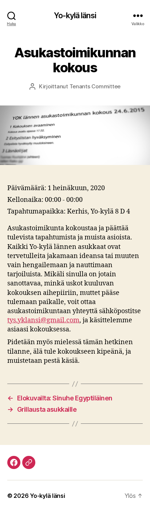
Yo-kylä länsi (75, 15)
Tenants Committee (95, 86)
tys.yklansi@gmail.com (43, 320)
